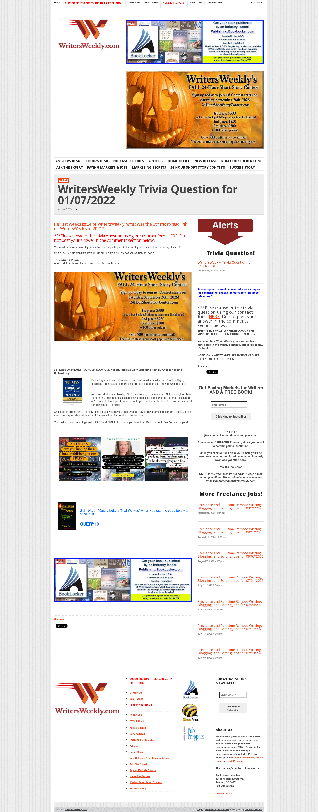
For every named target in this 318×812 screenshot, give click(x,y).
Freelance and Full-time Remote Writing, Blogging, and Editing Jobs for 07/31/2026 (230, 579)
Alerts (63, 180)
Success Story (242, 167)
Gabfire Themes (253, 809)
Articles (155, 161)
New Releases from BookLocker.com (227, 161)
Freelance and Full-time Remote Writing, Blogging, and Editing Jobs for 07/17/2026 (230, 627)
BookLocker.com (244, 757)
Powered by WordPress (217, 809)
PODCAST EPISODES (128, 161)
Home (57, 2)
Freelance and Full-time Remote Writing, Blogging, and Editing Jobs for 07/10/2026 (230, 651)
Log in (200, 809)
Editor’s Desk (96, 161)
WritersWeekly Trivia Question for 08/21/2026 (225, 264)
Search (257, 2)
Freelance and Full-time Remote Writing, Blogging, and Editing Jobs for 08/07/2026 (230, 555)
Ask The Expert (69, 167)
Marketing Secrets (149, 167)
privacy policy (224, 793)
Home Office (179, 161)
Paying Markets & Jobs (107, 167)
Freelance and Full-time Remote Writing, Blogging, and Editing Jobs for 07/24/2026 (230, 603)
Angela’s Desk (67, 161)
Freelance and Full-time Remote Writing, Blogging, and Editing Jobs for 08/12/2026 (230, 530)
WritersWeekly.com (76, 809)
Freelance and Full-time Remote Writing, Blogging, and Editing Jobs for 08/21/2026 (230, 506)
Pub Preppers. (236, 761)
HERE (172, 236)
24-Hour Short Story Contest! (197, 167)
